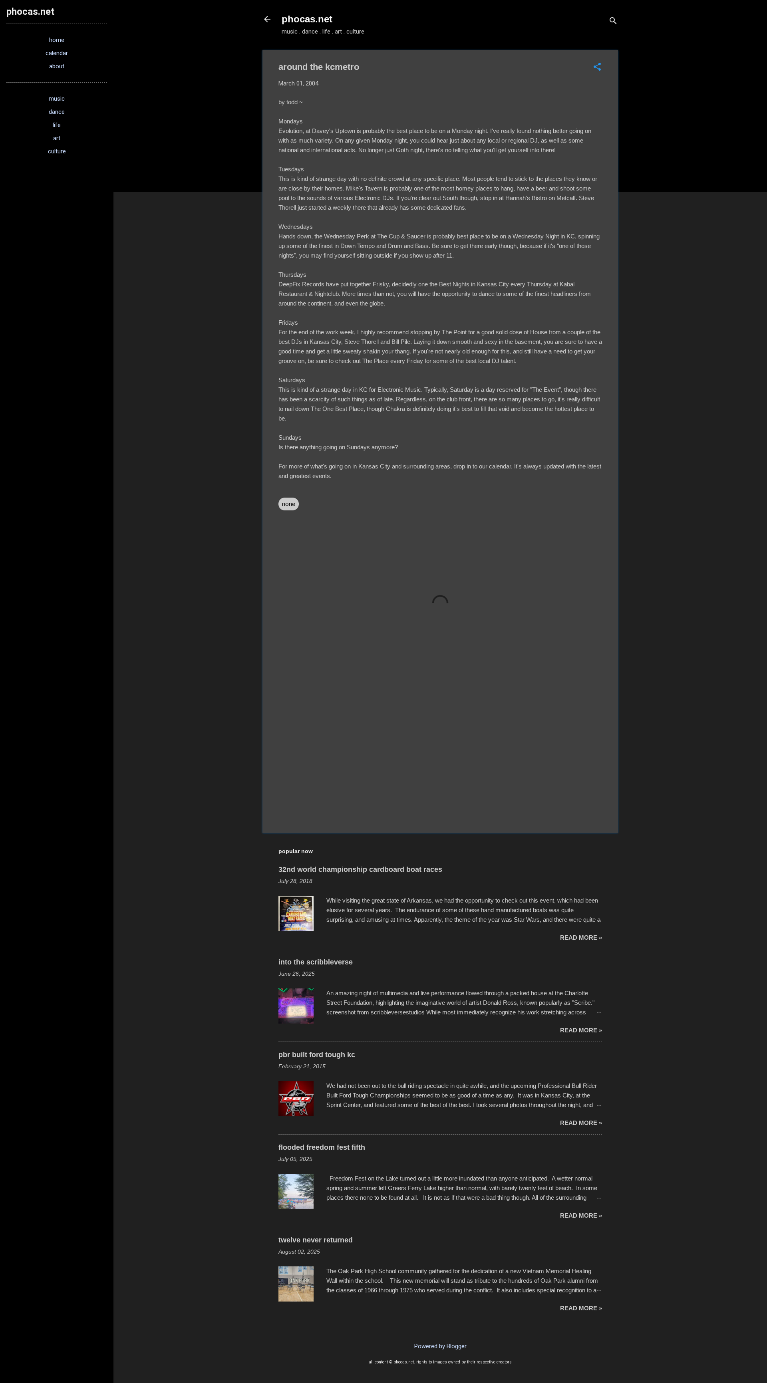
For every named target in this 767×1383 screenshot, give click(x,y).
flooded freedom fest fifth (321, 1147)
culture (57, 151)
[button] (597, 67)
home (56, 40)
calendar (57, 53)
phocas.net (307, 19)
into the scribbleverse (315, 962)
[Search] (613, 22)
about (56, 66)
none (288, 504)
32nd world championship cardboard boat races (360, 869)
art (56, 138)
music (57, 98)
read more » (581, 937)
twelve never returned (315, 1240)
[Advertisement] (440, 758)
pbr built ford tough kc (316, 1055)
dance (57, 111)
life (57, 125)
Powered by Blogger (440, 1346)
